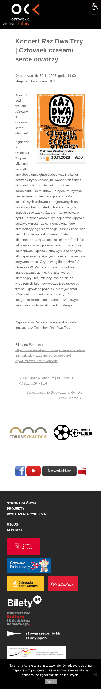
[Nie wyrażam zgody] (95, 674)
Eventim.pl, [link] (36, 345)
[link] (95, 6)
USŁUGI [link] (13, 524)
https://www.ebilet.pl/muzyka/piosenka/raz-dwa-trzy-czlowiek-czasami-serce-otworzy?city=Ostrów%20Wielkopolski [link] (50, 355)
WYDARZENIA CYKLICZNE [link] (27, 514)
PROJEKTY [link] (15, 509)
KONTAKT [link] (15, 530)
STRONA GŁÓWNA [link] (21, 503)
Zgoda (51, 681)
